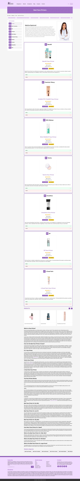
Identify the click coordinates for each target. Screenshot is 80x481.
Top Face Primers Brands (34, 17)
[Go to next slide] (71, 308)
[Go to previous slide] (69, 308)
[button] (48, 75)
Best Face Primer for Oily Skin (65, 17)
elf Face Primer (35, 357)
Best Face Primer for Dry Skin (44, 17)
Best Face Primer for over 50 (54, 17)
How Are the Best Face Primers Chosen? (23, 17)
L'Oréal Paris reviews (53, 400)
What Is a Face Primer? (11, 17)
